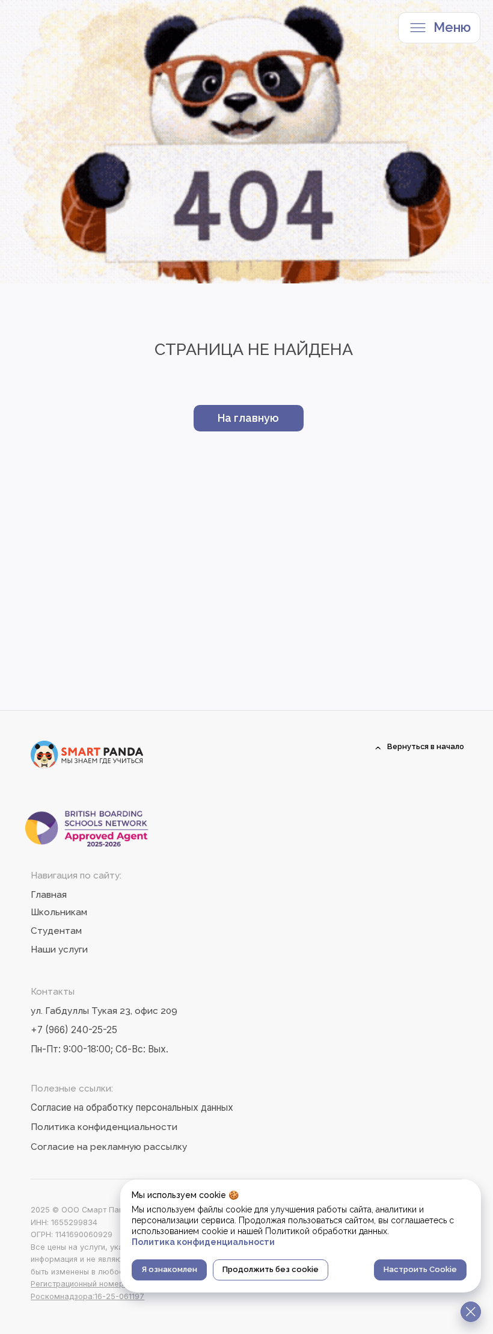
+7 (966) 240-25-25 (74, 1030)
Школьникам (59, 912)
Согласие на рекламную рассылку (109, 1146)
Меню (452, 27)
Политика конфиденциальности (104, 1127)
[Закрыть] (471, 1312)
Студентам (56, 930)
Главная (49, 894)
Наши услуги (59, 949)
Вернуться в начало (425, 746)
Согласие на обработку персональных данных (132, 1107)
